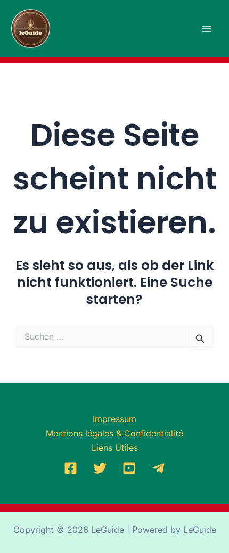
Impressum (114, 419)
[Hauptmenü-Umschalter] (206, 29)
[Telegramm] (158, 468)
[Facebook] (70, 468)
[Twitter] (100, 468)
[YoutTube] (129, 468)
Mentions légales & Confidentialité (114, 433)
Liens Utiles (115, 447)
